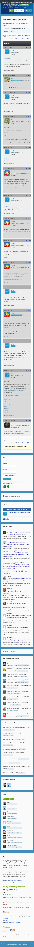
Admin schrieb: (7, 127)
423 (28, 173)
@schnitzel (6, 412)
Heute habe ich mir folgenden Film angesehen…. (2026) (16, 727)
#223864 (28, 341)
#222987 (28, 92)
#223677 (28, 287)
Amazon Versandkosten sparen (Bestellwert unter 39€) (16, 917)
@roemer (6, 410)
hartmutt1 (9, 807)
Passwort (5, 469)
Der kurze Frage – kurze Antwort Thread (21, 685)
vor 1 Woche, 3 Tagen (8, 31)
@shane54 (6, 63)
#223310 (28, 195)
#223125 (28, 116)
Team (9, 880)
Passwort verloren (18, 482)
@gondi (5, 108)
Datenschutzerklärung (8, 882)
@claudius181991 (8, 403)
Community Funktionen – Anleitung (11, 922)
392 (28, 80)
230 (16, 38)
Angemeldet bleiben (9, 475)
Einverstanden (24, 4)
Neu (4, 798)
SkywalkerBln (10, 816)
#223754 (28, 310)
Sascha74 (27, 30)
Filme (14, 23)
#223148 (28, 147)
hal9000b (9, 674)
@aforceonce (7, 399)
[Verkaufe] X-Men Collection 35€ (10, 772)
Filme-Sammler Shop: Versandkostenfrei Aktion (14, 743)
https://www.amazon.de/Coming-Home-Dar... (14, 357)
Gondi (12, 78)
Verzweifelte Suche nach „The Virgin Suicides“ (13, 752)
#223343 (28, 240)
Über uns (5, 880)
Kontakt (14, 880)
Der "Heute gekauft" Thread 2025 (10, 749)
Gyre (8, 663)
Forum (10, 23)
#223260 (28, 168)
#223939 (28, 370)
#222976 (28, 47)
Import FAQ (5, 920)
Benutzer (5, 463)
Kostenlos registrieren (8, 482)
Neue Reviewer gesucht (8, 739)
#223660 (28, 262)
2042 (28, 425)
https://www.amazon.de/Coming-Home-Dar (14, 390)
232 (22, 38)
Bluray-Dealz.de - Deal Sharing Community (19, 512)
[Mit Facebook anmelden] (5, 487)
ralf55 (8, 802)
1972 (21, 52)
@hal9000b (6, 408)
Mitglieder (5, 794)
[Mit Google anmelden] (8, 487)
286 (28, 38)
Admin (12, 50)
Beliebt (11, 798)
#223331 (28, 218)
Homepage (5, 23)
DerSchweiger (10, 668)
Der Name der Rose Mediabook (10, 759)
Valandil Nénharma (15, 423)
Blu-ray (18, 23)
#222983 (28, 75)
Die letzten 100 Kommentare (9, 651)
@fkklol (5, 406)
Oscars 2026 (6, 763)
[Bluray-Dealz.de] (13, 6)
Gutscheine (5, 918)
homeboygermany (11, 811)
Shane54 (13, 171)
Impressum (19, 880)
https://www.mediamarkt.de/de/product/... (13, 188)
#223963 (28, 420)
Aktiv (8, 798)
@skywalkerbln (7, 58)
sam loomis (10, 840)
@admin (6, 86)
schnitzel (9, 685)
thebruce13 (10, 821)
